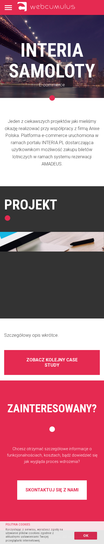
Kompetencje (54, 21)
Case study (17, 21)
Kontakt (41, 36)
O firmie (13, 36)
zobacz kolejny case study (52, 362)
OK (85, 535)
